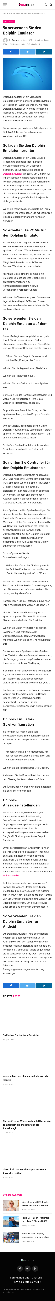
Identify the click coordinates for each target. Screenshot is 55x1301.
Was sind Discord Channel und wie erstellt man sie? (25, 1078)
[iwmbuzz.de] (26, 4)
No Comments (18, 44)
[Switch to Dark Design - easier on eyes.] (46, 4)
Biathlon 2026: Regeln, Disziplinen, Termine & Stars (35, 1235)
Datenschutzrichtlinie (27, 1282)
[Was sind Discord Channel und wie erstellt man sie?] (27, 1058)
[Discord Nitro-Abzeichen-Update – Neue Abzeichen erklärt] (27, 1151)
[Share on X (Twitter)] (27, 51)
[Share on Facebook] (11, 51)
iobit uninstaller (11, 875)
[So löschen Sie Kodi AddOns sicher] (27, 1017)
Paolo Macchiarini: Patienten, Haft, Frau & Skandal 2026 (36, 1219)
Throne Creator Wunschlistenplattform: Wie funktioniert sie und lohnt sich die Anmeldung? (27, 1124)
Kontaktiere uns (19, 1278)
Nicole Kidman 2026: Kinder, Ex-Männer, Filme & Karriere (35, 1203)
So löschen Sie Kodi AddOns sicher (21, 1035)
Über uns (37, 1278)
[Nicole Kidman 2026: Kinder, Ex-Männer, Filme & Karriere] (11, 1205)
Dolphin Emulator (12, 173)
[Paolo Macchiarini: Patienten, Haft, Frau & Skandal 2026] (11, 1221)
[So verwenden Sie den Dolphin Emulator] (27, 74)
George (15, 40)
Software (9, 21)
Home (5, 13)
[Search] (50, 4)
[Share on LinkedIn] (44, 51)
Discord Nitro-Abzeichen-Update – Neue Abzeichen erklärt (24, 1171)
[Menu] (5, 4)
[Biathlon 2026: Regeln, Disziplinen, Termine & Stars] (11, 1237)
